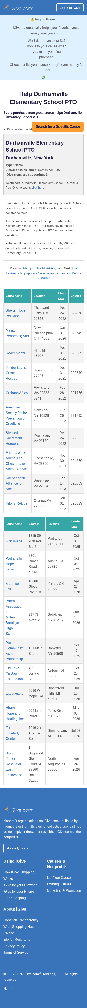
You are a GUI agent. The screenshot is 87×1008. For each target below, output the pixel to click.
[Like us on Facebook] (11, 988)
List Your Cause (59, 877)
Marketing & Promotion (64, 890)
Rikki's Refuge (16, 503)
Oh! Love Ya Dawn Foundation (14, 673)
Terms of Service (15, 952)
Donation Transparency (20, 920)
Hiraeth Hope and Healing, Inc (15, 713)
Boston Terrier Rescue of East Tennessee (14, 764)
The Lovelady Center (12, 733)
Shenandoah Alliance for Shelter (15, 483)
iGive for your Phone (18, 891)
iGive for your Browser (20, 885)
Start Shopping (14, 898)
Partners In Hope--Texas (14, 564)
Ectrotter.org (15, 693)
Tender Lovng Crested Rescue (16, 373)
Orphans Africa (17, 393)
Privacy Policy (14, 946)
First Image (14, 541)
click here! (38, 187)
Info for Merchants (16, 939)
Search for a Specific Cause (58, 126)
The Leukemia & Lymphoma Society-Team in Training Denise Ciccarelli (43, 273)
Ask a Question (19, 848)
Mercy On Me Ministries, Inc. (42, 268)
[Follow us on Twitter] (5, 988)
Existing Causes (59, 884)
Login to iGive (70, 7)
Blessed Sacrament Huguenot (14, 438)
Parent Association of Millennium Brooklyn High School (14, 617)
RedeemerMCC (17, 353)
